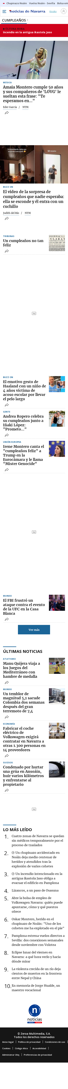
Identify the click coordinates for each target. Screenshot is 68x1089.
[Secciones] (4, 11)
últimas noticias (22, 651)
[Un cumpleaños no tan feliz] (57, 243)
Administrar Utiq (10, 1054)
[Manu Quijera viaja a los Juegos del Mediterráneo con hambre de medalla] (57, 666)
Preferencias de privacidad (38, 1054)
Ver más (34, 630)
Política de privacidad (29, 1041)
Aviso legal (8, 1041)
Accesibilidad (39, 1048)
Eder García (10, 107)
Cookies (6, 1048)
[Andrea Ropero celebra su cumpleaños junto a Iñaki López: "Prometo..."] (57, 419)
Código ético (21, 1048)
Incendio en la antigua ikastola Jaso (27, 32)
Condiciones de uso (55, 1041)
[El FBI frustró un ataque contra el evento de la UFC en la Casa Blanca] (57, 603)
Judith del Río (11, 213)
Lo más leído (17, 829)
